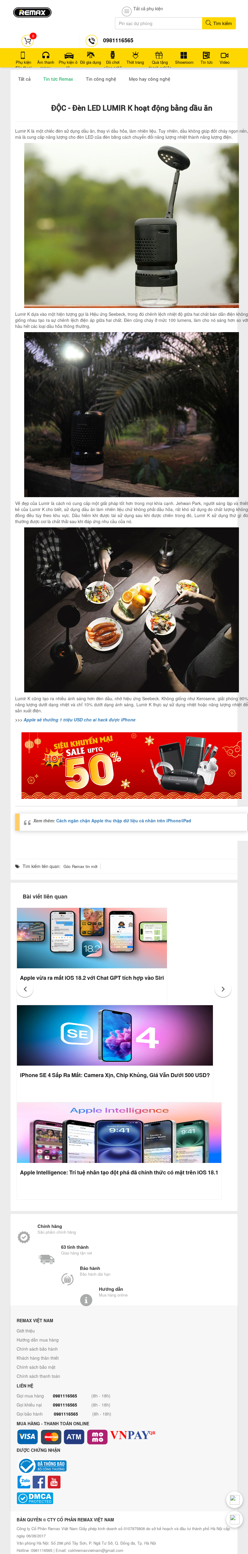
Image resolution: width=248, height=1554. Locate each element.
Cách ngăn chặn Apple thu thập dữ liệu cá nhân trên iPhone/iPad (123, 820)
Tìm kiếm (222, 23)
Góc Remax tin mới (80, 866)
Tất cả (24, 79)
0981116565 (65, 1396)
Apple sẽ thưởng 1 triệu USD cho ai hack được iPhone (79, 720)
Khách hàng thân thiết (38, 1358)
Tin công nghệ (101, 79)
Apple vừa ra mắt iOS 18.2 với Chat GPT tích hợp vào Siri (92, 978)
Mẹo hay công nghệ (149, 79)
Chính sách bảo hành (37, 1349)
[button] (25, 988)
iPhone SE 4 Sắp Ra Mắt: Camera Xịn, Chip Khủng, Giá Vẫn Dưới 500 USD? (115, 1075)
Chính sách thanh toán (38, 1376)
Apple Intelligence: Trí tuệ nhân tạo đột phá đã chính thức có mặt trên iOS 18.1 (119, 1172)
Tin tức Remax (58, 79)
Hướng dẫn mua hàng (38, 1340)
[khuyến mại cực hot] (131, 765)
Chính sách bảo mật (36, 1367)
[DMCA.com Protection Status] (124, 1498)
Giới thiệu (26, 1331)
